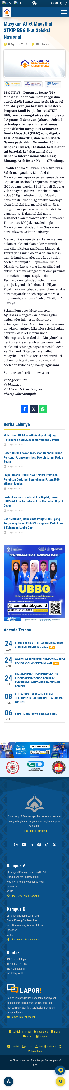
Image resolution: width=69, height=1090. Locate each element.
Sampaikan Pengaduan (23, 1016)
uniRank (51, 1046)
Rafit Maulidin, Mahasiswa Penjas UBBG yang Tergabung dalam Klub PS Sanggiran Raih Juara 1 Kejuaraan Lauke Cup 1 (33, 523)
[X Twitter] (54, 845)
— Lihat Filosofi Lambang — (34, 830)
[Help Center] (60, 1081)
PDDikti (14, 1046)
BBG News (42, 44)
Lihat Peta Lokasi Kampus (24, 896)
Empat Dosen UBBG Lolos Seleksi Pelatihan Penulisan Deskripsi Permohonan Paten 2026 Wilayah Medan (32, 479)
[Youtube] (57, 3)
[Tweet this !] (34, 409)
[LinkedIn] (31, 845)
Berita (57, 1031)
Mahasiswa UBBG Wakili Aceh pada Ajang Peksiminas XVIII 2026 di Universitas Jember (31, 437)
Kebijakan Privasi (21, 1031)
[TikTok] (66, 3)
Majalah (43, 1036)
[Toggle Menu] (64, 12)
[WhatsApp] (43, 409)
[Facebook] (61, 3)
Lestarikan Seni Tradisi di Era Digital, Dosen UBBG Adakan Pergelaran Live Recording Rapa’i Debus (33, 501)
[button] (8, 1081)
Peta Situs (42, 1031)
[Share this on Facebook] (24, 409)
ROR (40, 1046)
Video (29, 1036)
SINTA (28, 1046)
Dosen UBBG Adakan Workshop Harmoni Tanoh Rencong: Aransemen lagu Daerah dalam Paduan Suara (34, 457)
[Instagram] (52, 3)
